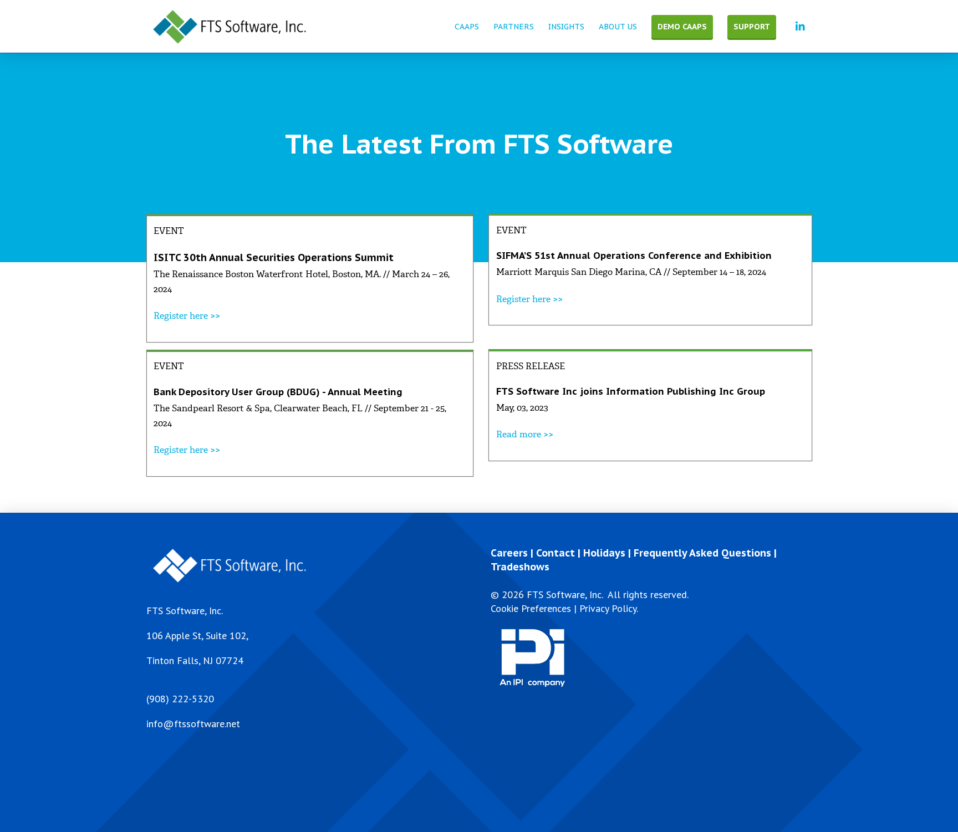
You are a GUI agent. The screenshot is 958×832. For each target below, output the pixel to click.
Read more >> (524, 434)
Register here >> (187, 315)
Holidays (604, 553)
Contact (555, 553)
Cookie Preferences (531, 608)
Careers (509, 553)
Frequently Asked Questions (702, 553)
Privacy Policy (607, 608)
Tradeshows (520, 566)
